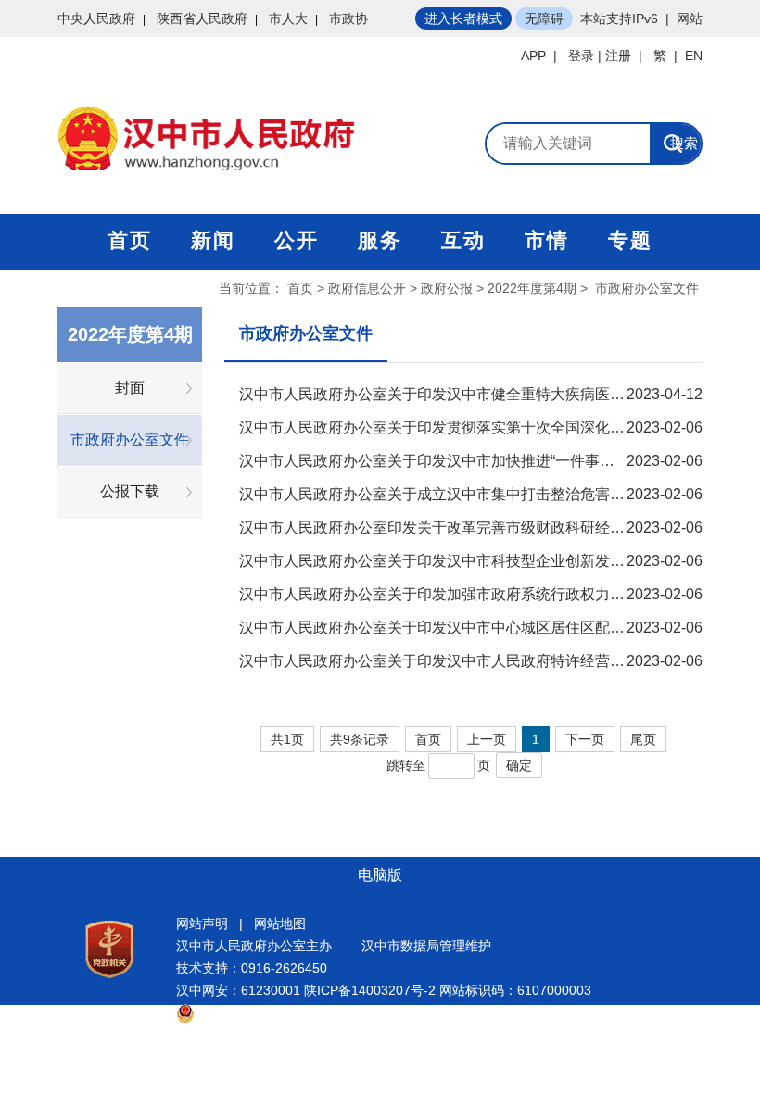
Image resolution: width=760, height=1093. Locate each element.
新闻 (213, 240)
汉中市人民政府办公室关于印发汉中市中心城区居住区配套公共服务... (467, 627)
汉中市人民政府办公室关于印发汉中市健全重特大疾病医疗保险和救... (467, 394)
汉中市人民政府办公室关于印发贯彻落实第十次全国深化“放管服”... (457, 427)
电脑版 (380, 875)
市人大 (288, 18)
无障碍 (544, 18)
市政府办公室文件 (129, 439)
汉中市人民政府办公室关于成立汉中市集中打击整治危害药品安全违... (467, 494)
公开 (296, 240)
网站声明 (202, 923)
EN (694, 55)
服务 (380, 240)
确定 (519, 765)
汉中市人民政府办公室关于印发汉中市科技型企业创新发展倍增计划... (467, 561)
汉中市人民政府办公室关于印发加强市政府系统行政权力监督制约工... (467, 594)
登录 (581, 55)
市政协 (348, 18)
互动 (463, 240)
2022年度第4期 (532, 288)
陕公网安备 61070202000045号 (287, 1012)
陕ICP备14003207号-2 (370, 990)
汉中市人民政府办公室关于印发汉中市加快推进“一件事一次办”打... (457, 461)
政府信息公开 (367, 288)
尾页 (643, 739)
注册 (618, 55)
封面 (130, 388)
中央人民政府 (96, 18)
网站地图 (280, 923)
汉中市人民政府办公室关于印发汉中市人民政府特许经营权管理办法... (467, 661)
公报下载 (129, 491)
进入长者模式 (463, 18)
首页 (130, 240)
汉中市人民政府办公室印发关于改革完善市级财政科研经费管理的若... (467, 527)
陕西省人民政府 (202, 18)
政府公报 (447, 288)
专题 (630, 240)
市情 (547, 240)
